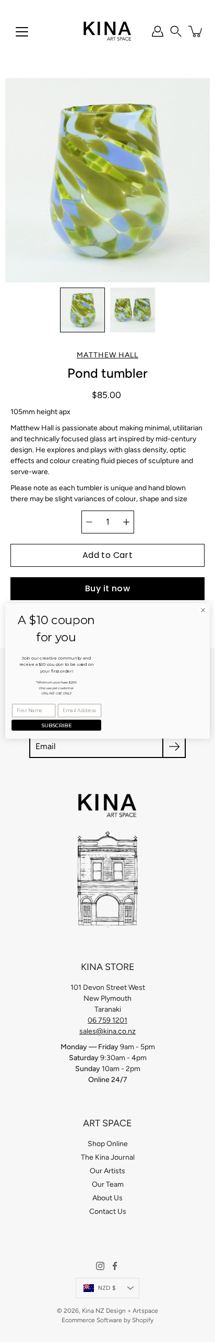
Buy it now (107, 588)
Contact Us (107, 1211)
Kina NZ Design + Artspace (120, 1310)
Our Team (108, 1184)
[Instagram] (100, 1266)
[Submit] (174, 746)
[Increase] (126, 522)
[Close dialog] (203, 610)
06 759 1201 (107, 1020)
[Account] (157, 31)
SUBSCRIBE (56, 725)
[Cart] (196, 31)
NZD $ (107, 1288)
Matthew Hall (107, 355)
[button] (176, 31)
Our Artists (107, 1170)
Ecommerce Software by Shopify (107, 1320)
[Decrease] (89, 522)
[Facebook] (115, 1266)
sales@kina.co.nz (107, 1031)
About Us (107, 1198)
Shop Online (108, 1143)
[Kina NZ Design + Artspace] (108, 31)
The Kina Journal (108, 1157)
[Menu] (21, 32)
